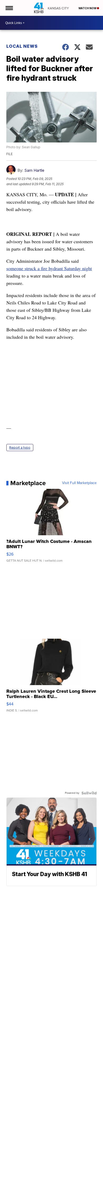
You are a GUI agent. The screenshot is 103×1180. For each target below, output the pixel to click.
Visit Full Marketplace (79, 483)
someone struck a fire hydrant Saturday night (49, 268)
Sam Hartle (34, 170)
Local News (22, 46)
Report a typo (19, 448)
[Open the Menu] (9, 8)
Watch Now (87, 8)
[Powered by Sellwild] (89, 793)
